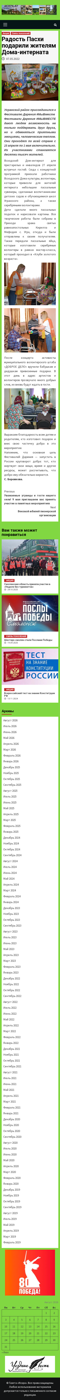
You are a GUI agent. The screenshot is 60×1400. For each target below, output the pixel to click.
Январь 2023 (10, 972)
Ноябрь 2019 (11, 1195)
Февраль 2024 (11, 896)
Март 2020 (9, 1172)
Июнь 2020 (9, 1154)
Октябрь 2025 (11, 779)
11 (13, 1326)
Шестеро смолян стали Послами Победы (28, 640)
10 (5, 1326)
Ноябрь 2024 (11, 843)
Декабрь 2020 (11, 1119)
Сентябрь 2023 (12, 925)
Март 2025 (9, 820)
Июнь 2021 (9, 1084)
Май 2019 (8, 1225)
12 (22, 1326)
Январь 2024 (10, 902)
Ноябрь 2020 (11, 1125)
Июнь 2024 (9, 873)
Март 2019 (9, 1236)
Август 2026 (10, 720)
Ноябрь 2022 (11, 984)
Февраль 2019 (11, 1242)
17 (5, 1333)
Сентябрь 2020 (12, 1137)
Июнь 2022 (9, 1013)
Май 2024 (8, 878)
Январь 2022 (10, 1043)
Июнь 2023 (9, 943)
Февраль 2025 (11, 826)
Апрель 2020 (11, 1166)
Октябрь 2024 (11, 849)
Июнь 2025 (9, 802)
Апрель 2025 (11, 814)
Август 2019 (10, 1213)
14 (38, 1326)
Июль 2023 (9, 937)
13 (30, 1326)
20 (30, 1333)
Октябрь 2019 (11, 1201)
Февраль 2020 (11, 1178)
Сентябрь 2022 (12, 996)
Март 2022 (9, 1031)
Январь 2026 (10, 761)
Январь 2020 (10, 1184)
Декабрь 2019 (11, 1189)
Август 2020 (10, 1143)
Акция (6, 33)
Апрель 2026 (11, 744)
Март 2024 (9, 890)
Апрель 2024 (11, 884)
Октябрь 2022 (11, 990)
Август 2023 (10, 931)
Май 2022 (8, 1019)
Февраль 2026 (11, 755)
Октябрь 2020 (11, 1131)
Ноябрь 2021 (11, 1054)
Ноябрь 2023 (11, 914)
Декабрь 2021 (11, 1049)
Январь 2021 (10, 1113)
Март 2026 (9, 749)
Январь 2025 (10, 832)
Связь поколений (21, 33)
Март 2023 (9, 961)
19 (22, 1333)
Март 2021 (9, 1101)
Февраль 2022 (11, 1037)
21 (38, 1333)
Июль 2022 (9, 1008)
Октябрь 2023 (11, 920)
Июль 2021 (9, 1078)
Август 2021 (10, 1072)
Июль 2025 (9, 796)
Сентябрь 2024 (12, 855)
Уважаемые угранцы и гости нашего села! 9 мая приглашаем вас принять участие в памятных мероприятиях (30, 497)
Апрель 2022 (11, 1025)
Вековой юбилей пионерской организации (37, 511)
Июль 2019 (9, 1219)
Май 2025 (8, 808)
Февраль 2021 (11, 1107)
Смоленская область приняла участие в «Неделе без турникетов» (27, 585)
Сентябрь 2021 (12, 1066)
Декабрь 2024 (11, 837)
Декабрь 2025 (11, 767)
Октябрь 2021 (11, 1060)
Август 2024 (10, 861)
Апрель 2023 (11, 955)
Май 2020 (8, 1160)
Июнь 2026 (9, 732)
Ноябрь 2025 (11, 773)
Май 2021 (8, 1090)
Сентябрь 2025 (12, 785)
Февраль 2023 (11, 967)
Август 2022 (10, 1002)
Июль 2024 (9, 867)
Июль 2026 (9, 726)
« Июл (5, 1352)
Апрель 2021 (11, 1096)
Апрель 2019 (11, 1230)
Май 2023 (8, 949)
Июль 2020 (9, 1148)
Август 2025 (10, 791)
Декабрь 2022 (11, 978)
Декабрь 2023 (11, 908)
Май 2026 (8, 738)
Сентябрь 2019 (12, 1207)
